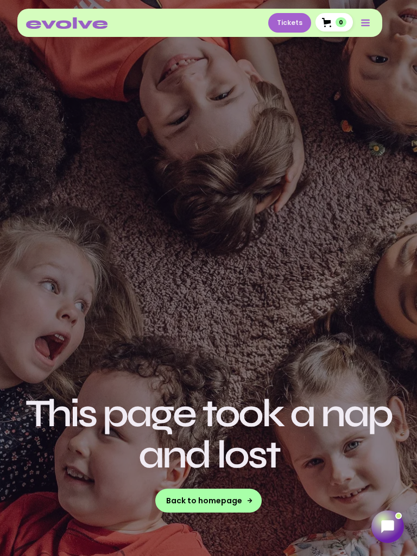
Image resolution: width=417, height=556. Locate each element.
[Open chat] (387, 526)
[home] (67, 22)
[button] (334, 22)
